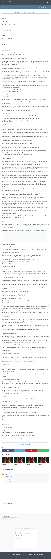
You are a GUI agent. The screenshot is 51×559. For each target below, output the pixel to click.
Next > (29, 444)
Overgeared (18, 531)
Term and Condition (16, 554)
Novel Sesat (27, 556)
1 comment (13, 24)
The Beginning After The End (8, 30)
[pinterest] (31, 450)
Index (25, 444)
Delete (10, 481)
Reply (7, 481)
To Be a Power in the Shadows (22, 543)
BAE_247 (9, 240)
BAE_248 (9, 238)
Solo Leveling (18, 538)
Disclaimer (30, 554)
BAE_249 (9, 236)
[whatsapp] (43, 450)
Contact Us (36, 554)
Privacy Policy (24, 554)
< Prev (21, 444)
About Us (41, 554)
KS (7, 474)
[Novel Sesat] (7, 1)
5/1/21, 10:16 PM (9, 476)
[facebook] (47, 2)
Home (9, 554)
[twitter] (20, 450)
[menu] (3, 7)
